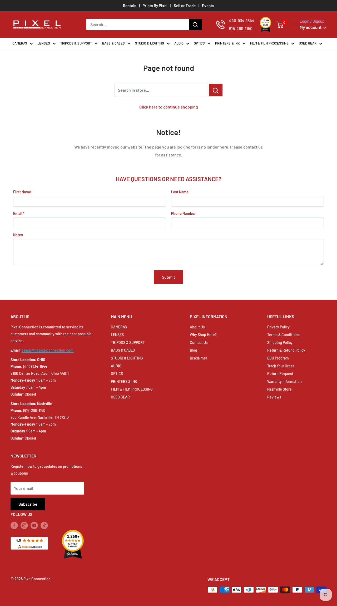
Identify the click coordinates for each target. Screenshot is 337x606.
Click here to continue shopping (168, 106)
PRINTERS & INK (227, 43)
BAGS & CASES (113, 43)
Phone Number (183, 213)
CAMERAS (19, 43)
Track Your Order (280, 366)
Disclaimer (198, 358)
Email (17, 213)
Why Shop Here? (203, 334)
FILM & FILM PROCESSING (269, 43)
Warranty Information (284, 381)
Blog (193, 350)
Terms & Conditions (283, 334)
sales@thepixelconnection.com (47, 350)
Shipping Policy (280, 342)
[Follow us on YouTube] (34, 525)
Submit (168, 276)
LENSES (43, 43)
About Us (197, 327)
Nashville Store (279, 389)
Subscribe (27, 503)
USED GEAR (307, 43)
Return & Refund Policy (286, 350)
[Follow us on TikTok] (44, 525)
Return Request (280, 373)
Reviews (274, 397)
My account (311, 27)
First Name (22, 192)
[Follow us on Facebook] (14, 525)
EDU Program (278, 358)
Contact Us (199, 342)
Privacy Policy (278, 327)
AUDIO (179, 43)
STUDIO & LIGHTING (149, 43)
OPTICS (199, 43)
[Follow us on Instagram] (24, 525)
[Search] (195, 24)
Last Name (180, 192)
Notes (18, 235)
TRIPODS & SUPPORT (76, 43)
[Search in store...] (215, 90)
